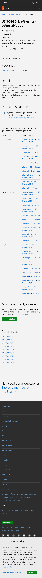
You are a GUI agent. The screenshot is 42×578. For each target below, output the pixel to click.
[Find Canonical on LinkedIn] (13, 535)
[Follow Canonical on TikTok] (29, 535)
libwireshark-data (28, 139)
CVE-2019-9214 (7, 337)
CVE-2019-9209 (7, 340)
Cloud (4, 455)
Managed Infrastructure (29, 494)
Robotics (5, 431)
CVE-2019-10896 (8, 356)
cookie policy (8, 567)
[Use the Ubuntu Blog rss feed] (35, 535)
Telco (33, 510)
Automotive (6, 510)
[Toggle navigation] (39, 8)
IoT (3, 436)
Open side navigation (12, 58)
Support (5, 479)
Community (14, 527)
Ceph (3, 411)
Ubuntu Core (6, 440)
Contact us (7, 522)
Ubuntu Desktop (8, 445)
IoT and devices (24, 497)
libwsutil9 (25, 163)
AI (2, 494)
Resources (5, 531)
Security (5, 460)
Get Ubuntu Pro (9, 319)
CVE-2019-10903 (8, 346)
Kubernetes (6, 416)
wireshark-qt (26, 188)
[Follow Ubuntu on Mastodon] (3, 535)
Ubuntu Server (7, 450)
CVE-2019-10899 (8, 353)
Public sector (24, 510)
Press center (15, 531)
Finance (4, 513)
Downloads (6, 474)
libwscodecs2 (27, 156)
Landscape (6, 465)
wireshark (5, 70)
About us (5, 527)
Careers (22, 527)
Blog (28, 527)
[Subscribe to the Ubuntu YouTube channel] (24, 535)
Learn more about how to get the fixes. (21, 118)
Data (6, 494)
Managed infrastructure (10, 421)
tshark (24, 167)
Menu (38, 3)
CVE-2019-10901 (8, 349)
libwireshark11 (27, 146)
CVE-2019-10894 (8, 362)
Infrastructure (15, 494)
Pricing (4, 484)
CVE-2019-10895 (8, 359)
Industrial (15, 510)
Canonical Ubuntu (8, 2)
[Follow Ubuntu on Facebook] (8, 535)
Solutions (5, 489)
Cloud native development (11, 500)
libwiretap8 (26, 152)
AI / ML (4, 426)
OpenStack (6, 406)
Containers (6, 470)
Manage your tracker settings (14, 572)
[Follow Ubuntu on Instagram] (19, 535)
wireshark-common (29, 175)
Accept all (31, 572)
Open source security (9, 497)
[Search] (33, 3)
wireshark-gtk (27, 181)
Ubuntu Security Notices (12, 14)
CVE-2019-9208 (7, 343)
